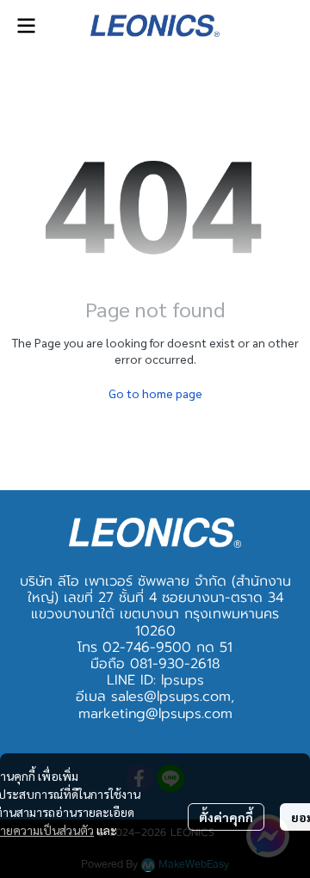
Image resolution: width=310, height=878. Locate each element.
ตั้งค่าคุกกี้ (226, 817)
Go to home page (155, 393)
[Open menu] (26, 26)
